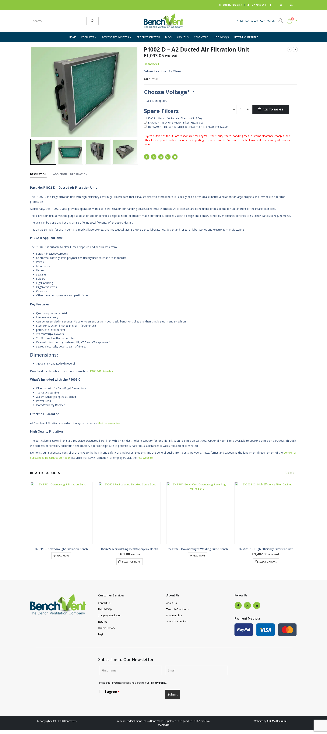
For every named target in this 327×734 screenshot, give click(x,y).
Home (72, 37)
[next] (295, 49)
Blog (168, 37)
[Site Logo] (163, 21)
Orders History (106, 628)
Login (101, 634)
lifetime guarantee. (109, 423)
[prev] (289, 49)
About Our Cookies (177, 621)
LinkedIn (161, 157)
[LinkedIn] (291, 5)
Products (87, 37)
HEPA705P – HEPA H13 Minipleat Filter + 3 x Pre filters (188, 126)
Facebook (147, 157)
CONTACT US (267, 20)
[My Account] (280, 20)
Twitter (154, 157)
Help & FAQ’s (221, 37)
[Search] (92, 21)
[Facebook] (270, 5)
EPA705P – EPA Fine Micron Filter (175, 122)
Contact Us (201, 37)
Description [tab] (38, 174)
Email (175, 157)
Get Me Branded (277, 721)
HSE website (145, 457)
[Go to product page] (61, 512)
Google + (168, 157)
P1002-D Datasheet (102, 371)
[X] (281, 5)
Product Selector (148, 37)
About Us (171, 603)
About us (183, 37)
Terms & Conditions (177, 609)
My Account (259, 4)
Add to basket (273, 109)
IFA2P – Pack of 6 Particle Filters (175, 118)
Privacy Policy (174, 615)
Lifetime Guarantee (246, 37)
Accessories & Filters (115, 37)
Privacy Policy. (158, 682)
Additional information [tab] (70, 174)
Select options (63, 561)
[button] (31, 92)
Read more (131, 555)
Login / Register (232, 4)
